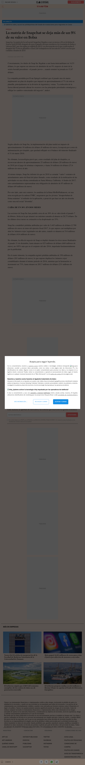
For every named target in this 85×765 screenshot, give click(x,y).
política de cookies (55, 374)
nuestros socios (33, 366)
